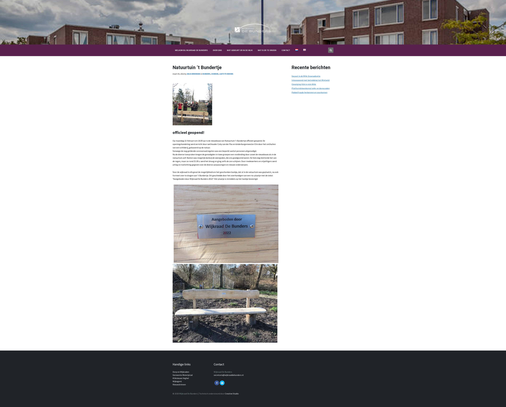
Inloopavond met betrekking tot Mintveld (310, 80)
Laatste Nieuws (226, 74)
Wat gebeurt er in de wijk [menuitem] (240, 50)
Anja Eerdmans (193, 74)
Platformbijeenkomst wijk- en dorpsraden (311, 88)
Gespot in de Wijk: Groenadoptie (306, 76)
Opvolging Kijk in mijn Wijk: (304, 84)
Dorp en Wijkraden (181, 372)
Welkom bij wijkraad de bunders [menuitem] (191, 50)
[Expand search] (330, 50)
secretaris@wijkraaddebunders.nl (229, 375)
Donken (214, 74)
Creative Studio (232, 393)
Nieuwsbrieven (179, 384)
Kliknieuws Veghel (181, 378)
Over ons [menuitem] (217, 50)
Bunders (206, 74)
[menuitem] (296, 50)
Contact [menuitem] (286, 50)
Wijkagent (177, 381)
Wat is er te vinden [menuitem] (267, 50)
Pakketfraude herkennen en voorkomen (309, 92)
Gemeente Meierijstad (183, 375)
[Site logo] (253, 32)
